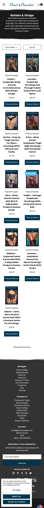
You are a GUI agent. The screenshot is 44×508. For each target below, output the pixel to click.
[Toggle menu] (3, 4)
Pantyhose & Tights (22, 400)
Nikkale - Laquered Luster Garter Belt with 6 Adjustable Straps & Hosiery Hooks (11, 261)
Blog (22, 388)
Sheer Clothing (22, 408)
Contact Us (22, 385)
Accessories (22, 416)
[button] (12, 47)
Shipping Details (22, 372)
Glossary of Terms (22, 380)
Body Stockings (22, 403)
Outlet (22, 418)
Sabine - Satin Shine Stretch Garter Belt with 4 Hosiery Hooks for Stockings (11, 317)
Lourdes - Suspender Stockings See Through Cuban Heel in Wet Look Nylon (32, 86)
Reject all (16, 496)
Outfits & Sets (22, 410)
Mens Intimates (22, 413)
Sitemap (22, 390)
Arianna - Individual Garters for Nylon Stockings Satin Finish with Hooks (32, 261)
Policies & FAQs (22, 370)
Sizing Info (22, 378)
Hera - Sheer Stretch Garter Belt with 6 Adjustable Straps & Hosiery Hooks (11, 202)
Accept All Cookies (16, 502)
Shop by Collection (22, 421)
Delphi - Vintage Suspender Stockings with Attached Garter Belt (32, 201)
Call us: (22, 438)
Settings (17, 490)
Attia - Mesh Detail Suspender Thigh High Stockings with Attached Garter (32, 144)
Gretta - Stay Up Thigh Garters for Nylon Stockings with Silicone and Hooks (11, 144)
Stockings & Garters (22, 405)
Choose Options (12, 104)
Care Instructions (22, 383)
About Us (22, 375)
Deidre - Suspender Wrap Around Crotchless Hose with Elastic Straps (12, 86)
